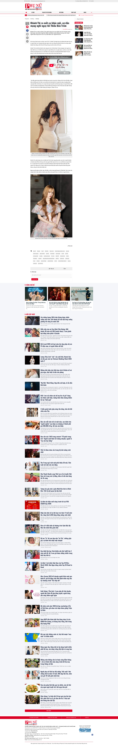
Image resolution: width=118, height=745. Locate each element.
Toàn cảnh (46, 534)
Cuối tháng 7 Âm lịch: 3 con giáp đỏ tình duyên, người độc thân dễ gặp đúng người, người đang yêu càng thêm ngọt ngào (56, 593)
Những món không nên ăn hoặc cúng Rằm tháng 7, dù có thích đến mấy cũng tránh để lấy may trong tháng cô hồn (56, 661)
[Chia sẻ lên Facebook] (27, 30)
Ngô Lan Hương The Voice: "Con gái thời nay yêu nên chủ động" (35, 303)
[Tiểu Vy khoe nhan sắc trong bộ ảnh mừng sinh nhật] (32, 453)
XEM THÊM (48, 710)
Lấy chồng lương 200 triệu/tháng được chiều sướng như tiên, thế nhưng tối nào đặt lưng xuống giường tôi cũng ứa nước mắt (56, 319)
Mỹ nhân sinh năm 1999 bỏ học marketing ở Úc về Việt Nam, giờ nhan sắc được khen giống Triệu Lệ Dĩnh (56, 608)
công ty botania (80, 19)
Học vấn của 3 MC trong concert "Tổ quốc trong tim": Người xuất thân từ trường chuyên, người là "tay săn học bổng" (56, 438)
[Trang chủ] (26, 12)
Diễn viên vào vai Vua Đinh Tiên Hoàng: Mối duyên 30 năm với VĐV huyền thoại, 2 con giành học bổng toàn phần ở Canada (41, 15)
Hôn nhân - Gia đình (47, 405)
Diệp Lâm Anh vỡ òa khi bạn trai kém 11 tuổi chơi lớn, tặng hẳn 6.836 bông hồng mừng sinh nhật (56, 514)
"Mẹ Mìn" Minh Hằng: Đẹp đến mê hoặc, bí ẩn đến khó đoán (56, 384)
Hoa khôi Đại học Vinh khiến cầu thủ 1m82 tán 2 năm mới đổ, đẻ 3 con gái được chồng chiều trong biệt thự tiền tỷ (56, 553)
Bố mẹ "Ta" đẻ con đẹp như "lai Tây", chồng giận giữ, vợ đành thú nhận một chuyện (56, 539)
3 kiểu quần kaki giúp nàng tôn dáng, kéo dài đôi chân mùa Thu (56, 410)
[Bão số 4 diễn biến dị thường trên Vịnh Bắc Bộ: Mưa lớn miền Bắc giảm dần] (32, 528)
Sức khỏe (45, 432)
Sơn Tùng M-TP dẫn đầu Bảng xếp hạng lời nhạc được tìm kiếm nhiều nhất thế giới (81, 303)
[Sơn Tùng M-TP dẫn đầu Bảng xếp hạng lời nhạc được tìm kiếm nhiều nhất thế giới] (82, 294)
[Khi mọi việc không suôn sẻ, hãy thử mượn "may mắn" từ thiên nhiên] (32, 637)
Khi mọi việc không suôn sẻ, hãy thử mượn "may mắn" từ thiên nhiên (56, 635)
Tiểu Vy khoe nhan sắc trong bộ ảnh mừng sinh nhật (56, 451)
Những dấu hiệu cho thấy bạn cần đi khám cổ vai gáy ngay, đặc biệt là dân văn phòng (56, 371)
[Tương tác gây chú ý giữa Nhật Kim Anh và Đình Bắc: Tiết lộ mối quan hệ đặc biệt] (32, 492)
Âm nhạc (27, 299)
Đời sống (45, 325)
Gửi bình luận (34, 279)
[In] (27, 38)
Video (46, 602)
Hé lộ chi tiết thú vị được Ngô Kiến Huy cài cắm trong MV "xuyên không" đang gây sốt (58, 303)
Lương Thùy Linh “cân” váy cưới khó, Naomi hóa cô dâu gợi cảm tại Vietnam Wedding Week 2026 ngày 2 (56, 359)
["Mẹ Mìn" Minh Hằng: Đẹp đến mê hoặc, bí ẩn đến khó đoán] (32, 386)
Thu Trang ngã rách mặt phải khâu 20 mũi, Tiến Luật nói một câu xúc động (56, 463)
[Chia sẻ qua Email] (27, 34)
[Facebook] (92, 734)
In (65, 268)
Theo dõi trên (65, 29)
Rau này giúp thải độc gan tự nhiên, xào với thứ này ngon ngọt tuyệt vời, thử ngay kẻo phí (56, 686)
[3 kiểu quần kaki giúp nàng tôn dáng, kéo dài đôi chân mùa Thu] (32, 412)
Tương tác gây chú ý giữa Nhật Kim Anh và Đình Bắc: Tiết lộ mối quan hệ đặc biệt (56, 490)
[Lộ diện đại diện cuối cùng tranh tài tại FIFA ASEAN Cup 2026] (32, 504)
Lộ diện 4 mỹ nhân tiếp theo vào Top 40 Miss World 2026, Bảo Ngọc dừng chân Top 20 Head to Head (56, 565)
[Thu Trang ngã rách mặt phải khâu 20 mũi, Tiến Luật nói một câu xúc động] (32, 466)
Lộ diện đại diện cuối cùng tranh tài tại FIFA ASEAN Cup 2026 (55, 502)
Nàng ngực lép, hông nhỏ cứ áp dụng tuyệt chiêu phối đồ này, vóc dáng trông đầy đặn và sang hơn (56, 648)
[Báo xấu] (27, 41)
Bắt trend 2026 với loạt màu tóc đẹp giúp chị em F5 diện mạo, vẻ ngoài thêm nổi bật (56, 345)
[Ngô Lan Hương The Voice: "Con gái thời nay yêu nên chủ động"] (36, 294)
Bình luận (27, 23)
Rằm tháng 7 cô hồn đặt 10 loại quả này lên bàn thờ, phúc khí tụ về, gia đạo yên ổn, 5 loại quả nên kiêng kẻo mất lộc (56, 698)
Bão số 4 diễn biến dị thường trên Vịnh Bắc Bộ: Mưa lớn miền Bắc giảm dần (56, 526)
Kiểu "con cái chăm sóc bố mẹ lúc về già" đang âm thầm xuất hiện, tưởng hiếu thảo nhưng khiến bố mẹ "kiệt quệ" (56, 397)
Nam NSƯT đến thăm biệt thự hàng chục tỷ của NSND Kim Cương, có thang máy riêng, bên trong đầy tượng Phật (56, 621)
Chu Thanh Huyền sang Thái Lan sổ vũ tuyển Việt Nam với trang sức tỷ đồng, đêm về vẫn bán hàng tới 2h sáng (56, 476)
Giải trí (45, 340)
